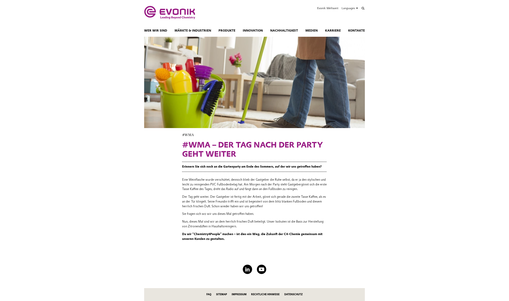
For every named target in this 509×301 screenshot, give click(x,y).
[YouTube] (261, 269)
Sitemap (221, 294)
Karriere (333, 30)
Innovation (253, 30)
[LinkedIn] (247, 269)
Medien (311, 30)
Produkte (227, 30)
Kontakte (356, 30)
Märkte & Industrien (193, 30)
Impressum (239, 294)
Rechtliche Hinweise (265, 294)
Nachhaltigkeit (284, 30)
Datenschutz (293, 294)
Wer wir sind (155, 30)
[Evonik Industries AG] (169, 12)
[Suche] (363, 8)
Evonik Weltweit (327, 8)
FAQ (208, 294)
